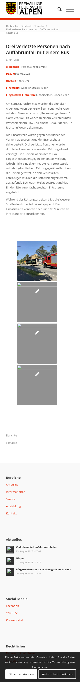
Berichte (11, 435)
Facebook (12, 606)
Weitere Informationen (57, 674)
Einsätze (11, 443)
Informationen (15, 492)
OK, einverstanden (21, 674)
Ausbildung (13, 506)
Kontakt (11, 513)
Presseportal (14, 620)
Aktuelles (12, 485)
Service (10, 499)
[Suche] (57, 9)
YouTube (12, 613)
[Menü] (68, 9)
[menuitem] (57, 9)
